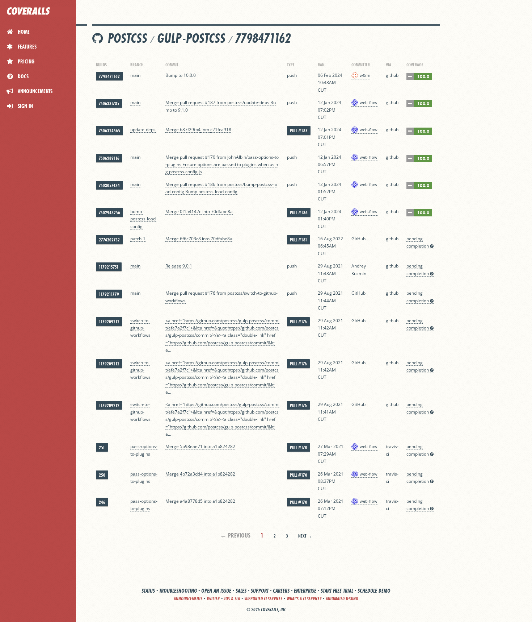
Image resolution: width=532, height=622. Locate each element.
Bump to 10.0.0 (180, 75)
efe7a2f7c (178, 328)
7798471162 (263, 38)
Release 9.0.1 (178, 266)
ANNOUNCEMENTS (188, 599)
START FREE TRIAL (337, 590)
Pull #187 (299, 131)
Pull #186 (299, 213)
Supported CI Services (263, 599)
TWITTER (213, 599)
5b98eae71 (191, 446)
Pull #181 (298, 240)
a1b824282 (223, 446)
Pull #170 (298, 447)
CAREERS (281, 590)
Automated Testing (342, 599)
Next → (305, 536)
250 (102, 475)
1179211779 (109, 294)
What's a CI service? (304, 599)
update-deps (143, 129)
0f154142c (190, 211)
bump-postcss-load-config (143, 219)
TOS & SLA (232, 599)
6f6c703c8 (190, 238)
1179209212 (109, 322)
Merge (172, 129)
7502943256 (109, 213)
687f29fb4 (190, 129)
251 (102, 447)
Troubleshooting (178, 590)
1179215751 (109, 267)
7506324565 (109, 131)
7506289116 (109, 158)
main (135, 75)
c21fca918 (220, 129)
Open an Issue (216, 590)
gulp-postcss (191, 38)
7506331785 (109, 103)
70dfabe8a (222, 211)
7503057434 (109, 185)
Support (260, 590)
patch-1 (137, 238)
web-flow (368, 102)
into (205, 129)
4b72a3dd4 (191, 474)
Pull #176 (298, 322)
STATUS (148, 590)
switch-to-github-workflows (140, 328)
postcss (127, 38)
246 (102, 502)
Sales (241, 590)
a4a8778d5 (191, 501)
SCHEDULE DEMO (374, 590)
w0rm (365, 75)
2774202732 (109, 240)
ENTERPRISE (305, 590)
